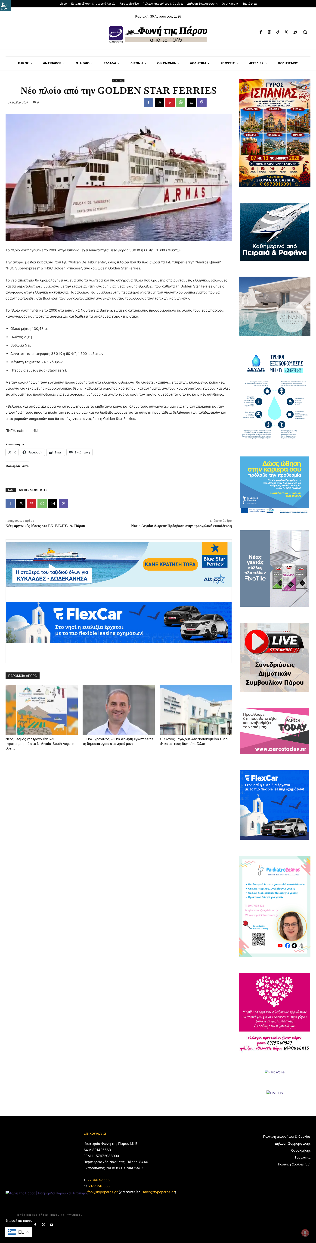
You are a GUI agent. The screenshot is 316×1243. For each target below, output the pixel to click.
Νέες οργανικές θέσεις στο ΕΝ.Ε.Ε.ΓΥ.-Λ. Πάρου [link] (45, 526)
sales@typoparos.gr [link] (158, 1192)
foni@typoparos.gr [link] (102, 1192)
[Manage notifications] (305, 1233)
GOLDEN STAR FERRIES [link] (33, 490)
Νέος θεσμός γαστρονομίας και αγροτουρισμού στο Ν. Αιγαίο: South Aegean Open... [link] (40, 743)
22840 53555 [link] (98, 1180)
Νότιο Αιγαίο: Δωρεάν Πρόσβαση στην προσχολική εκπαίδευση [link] (181, 526)
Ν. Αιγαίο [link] (118, 80)
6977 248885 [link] (99, 1186)
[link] (5, 5)
